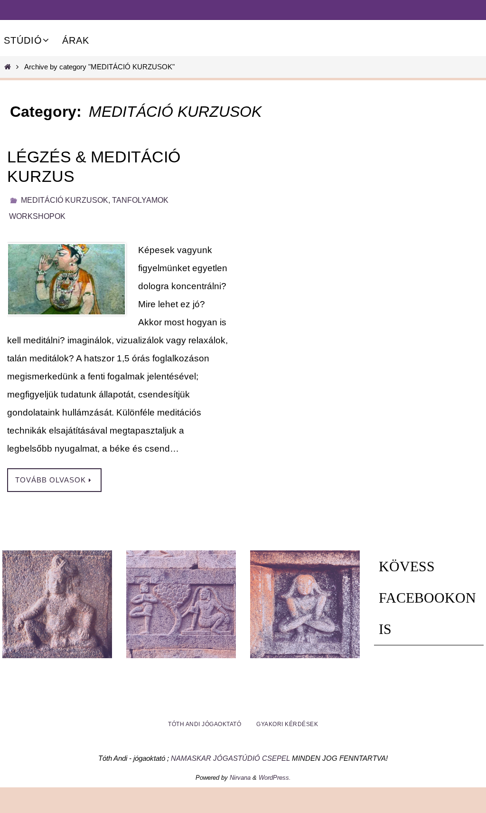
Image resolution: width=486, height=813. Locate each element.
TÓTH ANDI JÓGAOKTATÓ (204, 719)
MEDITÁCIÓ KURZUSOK (64, 199)
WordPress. (275, 772)
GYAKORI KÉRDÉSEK (287, 719)
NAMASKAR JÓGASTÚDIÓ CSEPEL (230, 753)
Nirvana (240, 772)
